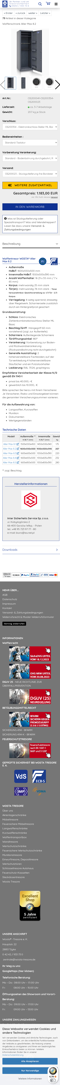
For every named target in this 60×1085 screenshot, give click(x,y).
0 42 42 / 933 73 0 (12, 954)
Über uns (7, 810)
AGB (4, 594)
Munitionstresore (12, 855)
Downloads (9, 550)
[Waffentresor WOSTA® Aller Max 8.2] (30, 52)
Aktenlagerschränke (14, 815)
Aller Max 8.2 (10, 448)
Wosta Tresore (11, 881)
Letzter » (45, 13)
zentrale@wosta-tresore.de (18, 959)
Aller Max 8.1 (10, 444)
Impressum (9, 603)
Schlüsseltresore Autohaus (18, 868)
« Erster (8, 13)
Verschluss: (9, 121)
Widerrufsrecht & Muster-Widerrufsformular (28, 617)
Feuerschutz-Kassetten (15, 872)
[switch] (53, 1080)
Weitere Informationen (30, 1078)
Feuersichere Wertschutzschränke (22, 850)
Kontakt (7, 608)
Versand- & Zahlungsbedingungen (22, 612)
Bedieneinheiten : (12, 136)
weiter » (32, 13)
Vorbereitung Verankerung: (19, 152)
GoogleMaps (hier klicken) (18, 971)
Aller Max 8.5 (10, 462)
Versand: (7, 168)
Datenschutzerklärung (12, 1055)
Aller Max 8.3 (10, 453)
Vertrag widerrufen (14, 623)
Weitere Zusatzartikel (32, 185)
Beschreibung (11, 244)
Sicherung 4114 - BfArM (17, 730)
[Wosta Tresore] (14, 4)
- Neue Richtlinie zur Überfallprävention (22, 683)
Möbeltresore (10, 819)
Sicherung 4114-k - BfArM (18, 734)
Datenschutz (9, 599)
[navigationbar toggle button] (56, 4)
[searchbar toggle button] (40, 4)
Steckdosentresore (13, 877)
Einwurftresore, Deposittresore (20, 859)
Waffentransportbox (14, 837)
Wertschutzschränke (14, 846)
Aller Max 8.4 (10, 458)
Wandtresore (10, 841)
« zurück (20, 13)
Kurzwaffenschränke (14, 832)
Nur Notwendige (30, 1070)
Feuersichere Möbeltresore (18, 823)
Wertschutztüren (12, 863)
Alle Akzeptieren (30, 1061)
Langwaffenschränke (15, 828)
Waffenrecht (10, 642)
